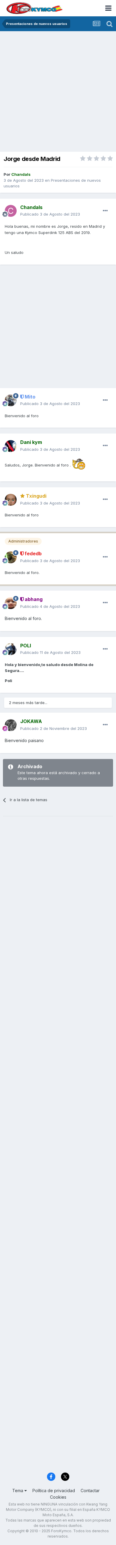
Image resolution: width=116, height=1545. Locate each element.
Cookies (58, 1497)
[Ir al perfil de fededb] (11, 557)
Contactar (90, 1490)
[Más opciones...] (105, 210)
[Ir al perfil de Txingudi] (11, 500)
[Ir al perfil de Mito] (11, 400)
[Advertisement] (58, 92)
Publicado (50, 214)
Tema (18, 1490)
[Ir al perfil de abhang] (11, 603)
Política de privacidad (53, 1490)
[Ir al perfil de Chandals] (11, 211)
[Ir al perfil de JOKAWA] (11, 725)
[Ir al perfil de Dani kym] (11, 446)
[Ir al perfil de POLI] (11, 649)
